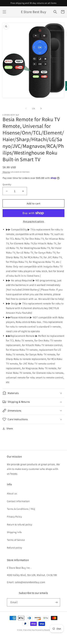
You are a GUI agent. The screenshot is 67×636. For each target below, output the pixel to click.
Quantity (7, 184)
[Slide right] (41, 108)
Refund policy (14, 547)
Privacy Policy (14, 516)
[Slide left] (26, 108)
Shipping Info (14, 532)
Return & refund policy (19, 524)
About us (12, 493)
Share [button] (10, 428)
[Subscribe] (56, 602)
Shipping (6, 172)
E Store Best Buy (29, 630)
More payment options (33, 221)
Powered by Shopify (42, 630)
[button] (4, 12)
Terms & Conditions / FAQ (21, 508)
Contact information (18, 501)
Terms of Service (16, 539)
